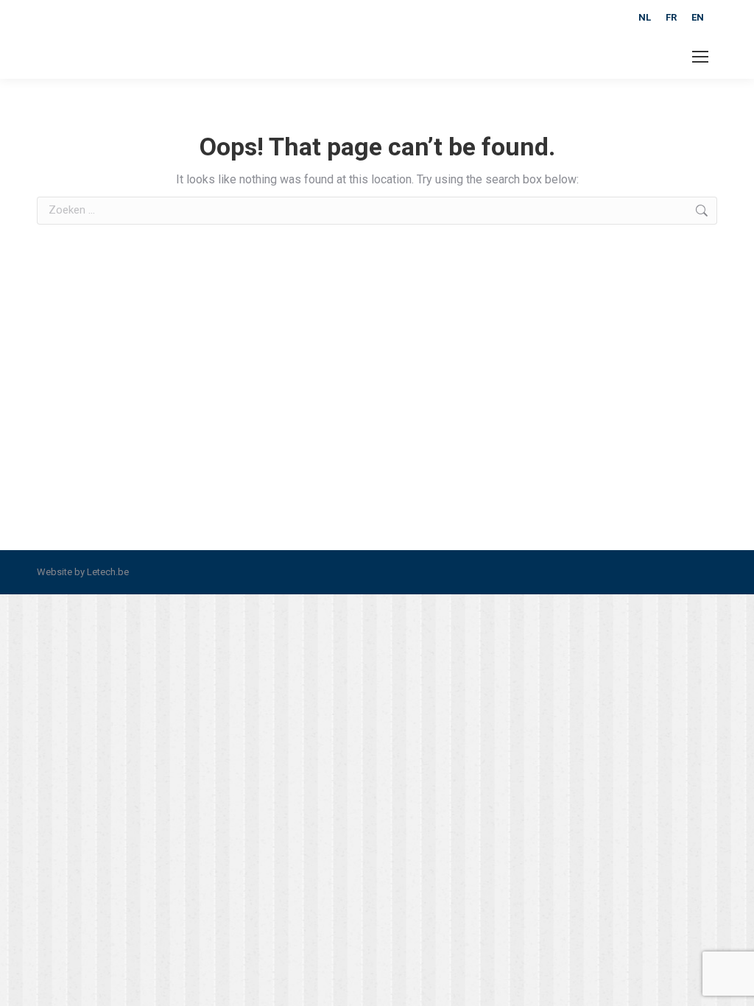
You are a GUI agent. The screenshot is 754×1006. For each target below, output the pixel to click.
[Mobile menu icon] (700, 57)
